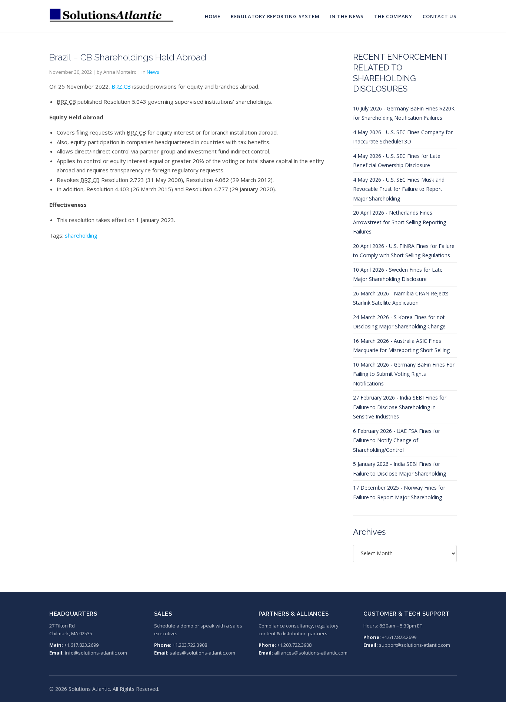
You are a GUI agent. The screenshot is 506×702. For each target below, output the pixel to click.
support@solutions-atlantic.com (414, 645)
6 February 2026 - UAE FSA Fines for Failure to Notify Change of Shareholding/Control (396, 440)
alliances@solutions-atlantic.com (310, 652)
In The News (347, 16)
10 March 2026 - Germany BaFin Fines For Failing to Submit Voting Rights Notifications (404, 374)
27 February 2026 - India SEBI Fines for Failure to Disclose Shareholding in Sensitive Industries (399, 407)
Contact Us (440, 16)
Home (212, 16)
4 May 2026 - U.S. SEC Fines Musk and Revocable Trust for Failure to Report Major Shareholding (399, 189)
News (153, 72)
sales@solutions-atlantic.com (202, 652)
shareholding (81, 235)
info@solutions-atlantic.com (96, 652)
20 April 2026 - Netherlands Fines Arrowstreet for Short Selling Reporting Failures (399, 222)
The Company (393, 16)
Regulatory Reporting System (275, 16)
